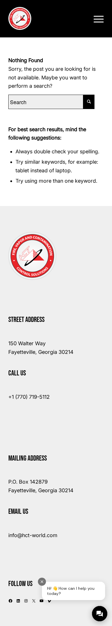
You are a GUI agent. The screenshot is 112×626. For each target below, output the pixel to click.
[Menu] (96, 18)
